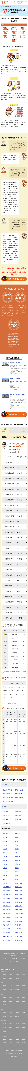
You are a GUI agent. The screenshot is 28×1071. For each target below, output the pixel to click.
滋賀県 (10, 1012)
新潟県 (4, 997)
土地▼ (23, 431)
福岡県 (4, 1039)
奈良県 (10, 1016)
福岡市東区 (6, 812)
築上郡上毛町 (6, 940)
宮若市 (17, 872)
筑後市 (17, 845)
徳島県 (10, 1027)
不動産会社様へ (14, 1056)
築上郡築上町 (18, 940)
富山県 (10, 997)
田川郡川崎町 (18, 925)
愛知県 (4, 1004)
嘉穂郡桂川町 (6, 910)
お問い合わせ (14, 1050)
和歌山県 (17, 1016)
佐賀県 (10, 1039)
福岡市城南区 (18, 819)
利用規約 (20, 1050)
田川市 (5, 841)
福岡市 (4, 806)
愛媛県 (23, 1027)
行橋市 (17, 849)
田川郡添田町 (18, 921)
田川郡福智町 (6, 932)
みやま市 (5, 879)
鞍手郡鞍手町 (18, 906)
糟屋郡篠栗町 (6, 887)
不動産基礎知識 (6, 953)
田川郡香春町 (6, 921)
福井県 (23, 997)
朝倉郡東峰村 (6, 913)
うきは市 (5, 872)
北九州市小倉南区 (8, 797)
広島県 (23, 1023)
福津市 (17, 868)
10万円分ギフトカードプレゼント (18, 958)
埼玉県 (23, 985)
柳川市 (17, 841)
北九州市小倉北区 (20, 794)
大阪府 (23, 1012)
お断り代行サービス (14, 961)
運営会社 (8, 1050)
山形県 (10, 978)
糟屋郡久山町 (6, 894)
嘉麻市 (5, 875)
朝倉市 (17, 875)
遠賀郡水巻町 (18, 898)
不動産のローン (14, 953)
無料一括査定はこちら (16, 279)
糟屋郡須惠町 (6, 891)
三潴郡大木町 (6, 917)
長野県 (10, 1001)
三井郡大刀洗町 (19, 913)
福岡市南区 (18, 816)
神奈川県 (17, 989)
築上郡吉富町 (18, 936)
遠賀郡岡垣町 (6, 902)
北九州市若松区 (19, 790)
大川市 (5, 849)
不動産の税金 (21, 953)
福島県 (17, 978)
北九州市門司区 (7, 790)
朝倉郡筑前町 (18, 910)
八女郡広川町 (18, 917)
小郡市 (5, 856)
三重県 (4, 1012)
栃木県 (10, 985)
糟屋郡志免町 (18, 887)
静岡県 (23, 1001)
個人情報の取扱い (9, 1053)
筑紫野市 (17, 856)
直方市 (5, 837)
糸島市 (17, 879)
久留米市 (17, 834)
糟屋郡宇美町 (18, 883)
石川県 (17, 997)
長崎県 (17, 1039)
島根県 (10, 1023)
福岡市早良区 (6, 823)
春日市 (5, 860)
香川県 (17, 1027)
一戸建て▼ (14, 431)
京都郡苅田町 (18, 932)
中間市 (17, 853)
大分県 (4, 1042)
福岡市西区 (6, 819)
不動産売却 (13, 955)
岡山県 (17, 1023)
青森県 (10, 974)
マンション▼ (4, 431)
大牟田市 (5, 834)
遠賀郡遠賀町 (18, 902)
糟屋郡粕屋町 (18, 894)
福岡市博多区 (18, 812)
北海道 (4, 974)
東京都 (10, 989)
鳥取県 (4, 1023)
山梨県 (4, 1001)
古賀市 (5, 868)
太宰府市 (17, 864)
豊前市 (5, 853)
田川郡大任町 (6, 929)
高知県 (4, 1031)
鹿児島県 (17, 1042)
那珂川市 (5, 883)
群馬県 (17, 985)
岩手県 (17, 974)
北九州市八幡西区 (8, 801)
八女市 (5, 845)
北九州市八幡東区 (20, 797)
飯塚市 (17, 837)
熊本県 (23, 1039)
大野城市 (17, 860)
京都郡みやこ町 (7, 936)
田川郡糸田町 (6, 925)
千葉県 (4, 989)
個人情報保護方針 (18, 1053)
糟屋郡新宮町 (18, 891)
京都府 (17, 1012)
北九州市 (4, 785)
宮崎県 (10, 1042)
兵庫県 (4, 1016)
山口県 (4, 1027)
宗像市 (5, 864)
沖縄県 (23, 1042)
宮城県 (23, 974)
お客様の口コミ (6, 958)
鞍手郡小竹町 (6, 906)
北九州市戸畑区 (7, 794)
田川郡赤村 (18, 929)
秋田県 (4, 978)
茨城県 (4, 985)
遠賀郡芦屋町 (6, 898)
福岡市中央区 (6, 816)
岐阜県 (17, 1001)
